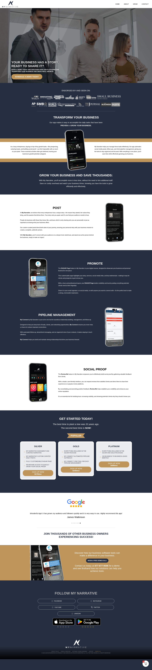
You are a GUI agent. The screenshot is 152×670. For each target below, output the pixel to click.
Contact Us (98, 651)
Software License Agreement (79, 651)
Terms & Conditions (65, 651)
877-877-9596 (101, 565)
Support (91, 651)
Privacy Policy (55, 651)
